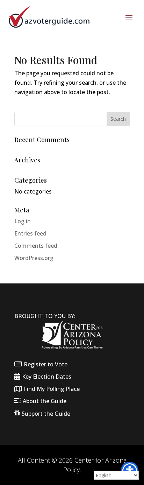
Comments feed (35, 245)
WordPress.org (33, 258)
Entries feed (30, 233)
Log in (22, 221)
